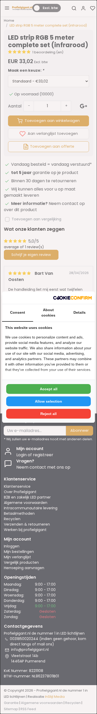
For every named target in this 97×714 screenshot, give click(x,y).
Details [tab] (79, 312)
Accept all (48, 389)
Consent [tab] (17, 312)
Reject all (48, 414)
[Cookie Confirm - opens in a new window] (72, 298)
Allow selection (48, 401)
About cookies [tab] (48, 312)
